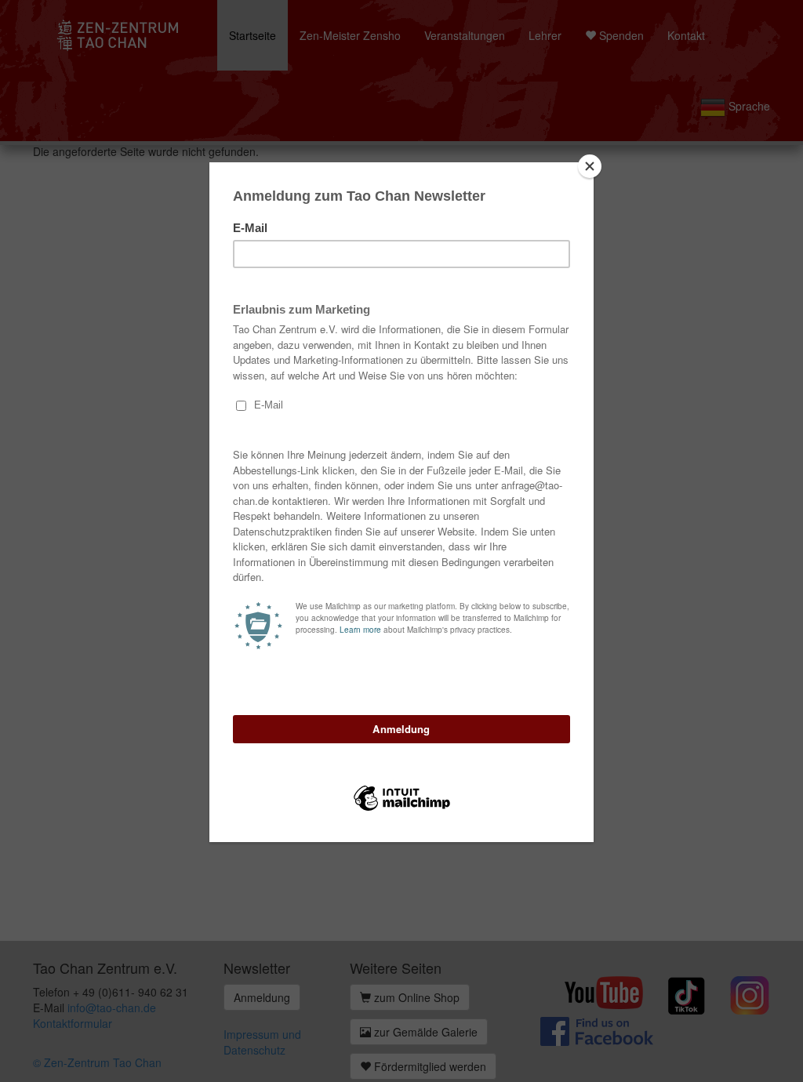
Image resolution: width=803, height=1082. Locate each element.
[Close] (589, 166)
